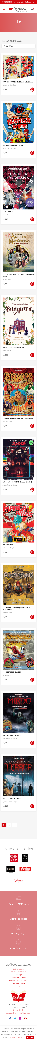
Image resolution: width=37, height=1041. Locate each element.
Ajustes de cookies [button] (16, 1038)
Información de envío (18, 972)
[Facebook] (10, 1018)
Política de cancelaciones (18, 980)
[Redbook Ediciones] (18, 9)
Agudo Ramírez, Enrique (10, 485)
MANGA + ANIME (8, 545)
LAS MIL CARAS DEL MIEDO (12, 735)
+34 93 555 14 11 (7, 2)
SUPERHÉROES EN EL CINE (12, 672)
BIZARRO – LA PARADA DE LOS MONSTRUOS (18, 418)
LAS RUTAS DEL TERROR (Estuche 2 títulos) (17, 482)
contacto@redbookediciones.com (24, 2)
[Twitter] (15, 1018)
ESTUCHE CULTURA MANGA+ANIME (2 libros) (18, 82)
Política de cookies (18, 983)
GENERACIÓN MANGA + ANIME (13, 145)
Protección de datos (18, 978)
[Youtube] (26, 1018)
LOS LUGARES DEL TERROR (12, 799)
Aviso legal (18, 975)
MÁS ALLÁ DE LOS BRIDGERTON (13, 347)
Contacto (18, 986)
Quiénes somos (18, 969)
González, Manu (7, 612)
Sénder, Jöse (7, 279)
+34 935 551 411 (18, 1010)
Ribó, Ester (13, 85)
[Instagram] (20, 1018)
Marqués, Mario (7, 421)
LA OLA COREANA (8, 212)
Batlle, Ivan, (6, 85)
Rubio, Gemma (7, 215)
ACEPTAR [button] (30, 1037)
